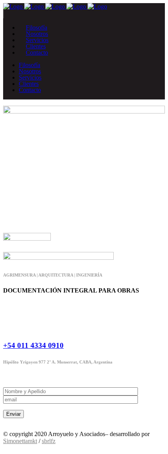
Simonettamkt (20, 441)
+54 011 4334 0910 (33, 345)
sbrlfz (48, 441)
